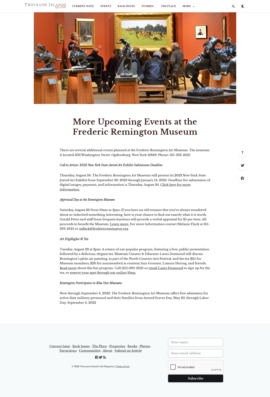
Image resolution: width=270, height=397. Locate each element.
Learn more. (119, 224)
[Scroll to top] (242, 152)
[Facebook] (242, 178)
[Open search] (233, 6)
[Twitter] (242, 165)
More (187, 6)
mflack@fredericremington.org (103, 229)
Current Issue (83, 6)
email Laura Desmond (166, 268)
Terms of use (122, 366)
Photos (145, 346)
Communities (89, 350)
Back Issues (126, 6)
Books (132, 346)
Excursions (68, 350)
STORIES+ (148, 6)
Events (105, 6)
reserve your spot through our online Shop (102, 272)
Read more (68, 268)
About (107, 350)
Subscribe (196, 378)
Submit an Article (128, 350)
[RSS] (104, 357)
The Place (168, 6)
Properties (117, 346)
